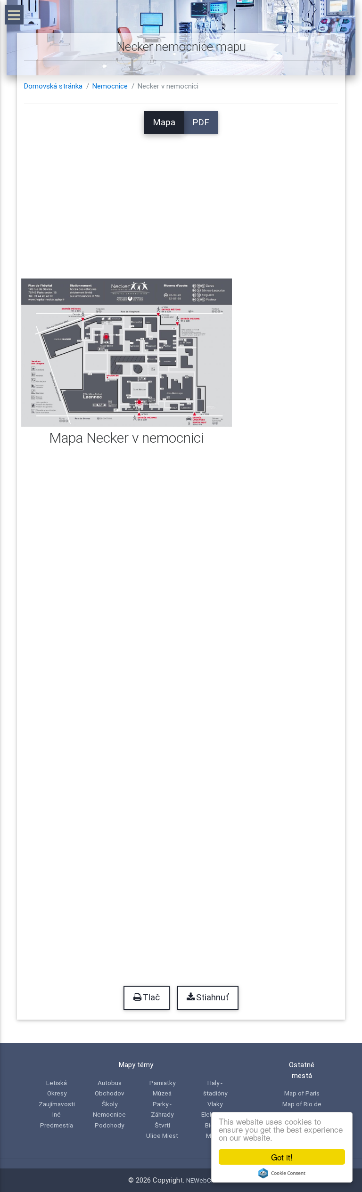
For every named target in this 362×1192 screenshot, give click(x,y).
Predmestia (56, 1125)
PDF (200, 122)
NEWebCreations (210, 1180)
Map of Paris (302, 1093)
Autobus (110, 1083)
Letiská (56, 1083)
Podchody (109, 1125)
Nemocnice (110, 86)
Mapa (164, 122)
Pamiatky (162, 1083)
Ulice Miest (162, 1135)
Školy (109, 1104)
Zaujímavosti (57, 1104)
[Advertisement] (181, 200)
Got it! (282, 1157)
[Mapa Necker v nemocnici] (126, 352)
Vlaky (214, 1104)
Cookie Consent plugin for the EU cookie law (281, 1173)
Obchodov (109, 1093)
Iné (56, 1114)
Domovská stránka (53, 86)
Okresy (56, 1093)
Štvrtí (162, 1125)
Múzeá (162, 1093)
